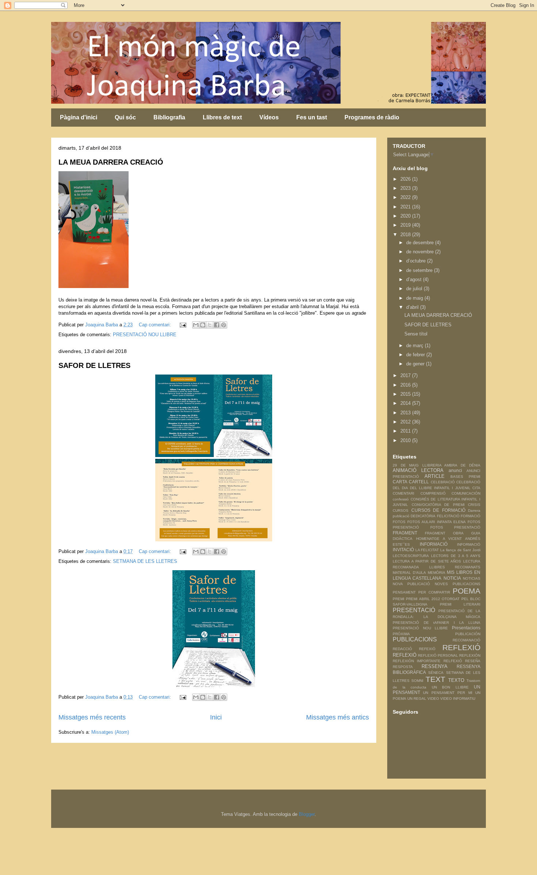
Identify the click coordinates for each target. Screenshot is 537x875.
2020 (406, 216)
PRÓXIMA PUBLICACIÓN (436, 634)
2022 (406, 197)
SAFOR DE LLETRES (94, 365)
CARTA (400, 481)
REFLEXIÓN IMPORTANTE (417, 661)
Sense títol (415, 334)
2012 (406, 422)
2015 (406, 394)
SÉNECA (435, 673)
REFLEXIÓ (461, 647)
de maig (415, 298)
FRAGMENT (405, 532)
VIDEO (433, 698)
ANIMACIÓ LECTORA (418, 470)
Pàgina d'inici (78, 117)
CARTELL (419, 481)
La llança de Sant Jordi (460, 550)
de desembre (420, 242)
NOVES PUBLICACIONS (457, 584)
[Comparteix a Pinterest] (223, 325)
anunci (455, 470)
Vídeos (269, 117)
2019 (406, 225)
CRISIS (474, 505)
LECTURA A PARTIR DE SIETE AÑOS (427, 561)
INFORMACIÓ (434, 544)
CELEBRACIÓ (443, 482)
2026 (406, 179)
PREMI (398, 599)
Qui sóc (125, 117)
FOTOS (399, 522)
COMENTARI (403, 493)
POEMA (466, 591)
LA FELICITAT (427, 550)
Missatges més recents (92, 717)
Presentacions (466, 627)
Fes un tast (311, 117)
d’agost (414, 279)
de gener (416, 363)
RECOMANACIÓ (466, 640)
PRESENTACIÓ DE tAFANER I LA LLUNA (436, 623)
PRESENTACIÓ (414, 610)
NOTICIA (452, 578)
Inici (216, 717)
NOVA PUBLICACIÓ (411, 584)
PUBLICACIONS (415, 639)
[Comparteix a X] (209, 325)
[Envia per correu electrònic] (195, 325)
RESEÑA (472, 661)
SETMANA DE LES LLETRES (145, 561)
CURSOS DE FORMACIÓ (438, 510)
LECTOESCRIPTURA (411, 556)
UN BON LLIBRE (450, 687)
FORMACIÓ (470, 516)
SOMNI (417, 681)
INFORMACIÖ (468, 544)
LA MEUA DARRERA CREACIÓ (110, 162)
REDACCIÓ (402, 649)
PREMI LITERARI (460, 604)
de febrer (416, 354)
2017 (406, 375)
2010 (406, 440)
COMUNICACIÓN (466, 493)
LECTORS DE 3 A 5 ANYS (455, 556)
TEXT (435, 679)
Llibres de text (222, 117)
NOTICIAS (471, 578)
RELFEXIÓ (452, 661)
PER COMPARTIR (434, 592)
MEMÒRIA (436, 573)
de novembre (420, 251)
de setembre (420, 270)
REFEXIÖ (427, 649)
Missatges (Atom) (110, 732)
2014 (406, 403)
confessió (401, 499)
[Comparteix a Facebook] (216, 325)
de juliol (415, 288)
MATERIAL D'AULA (409, 573)
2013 (406, 412)
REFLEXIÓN (469, 655)
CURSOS (400, 511)
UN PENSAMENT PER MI (447, 693)
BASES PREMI (465, 477)
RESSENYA (435, 666)
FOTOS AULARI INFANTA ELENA (436, 522)
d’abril (413, 307)
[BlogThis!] (202, 325)
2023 (406, 188)
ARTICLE (434, 476)
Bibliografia (169, 117)
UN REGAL (416, 698)
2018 (406, 234)
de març (415, 345)
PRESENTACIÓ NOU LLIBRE (144, 334)
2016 (406, 385)
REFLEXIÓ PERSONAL (438, 655)
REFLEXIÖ (404, 655)
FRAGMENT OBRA (444, 533)
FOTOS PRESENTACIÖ (455, 527)
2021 (406, 207)
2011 (406, 431)
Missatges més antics (337, 717)
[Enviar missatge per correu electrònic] (182, 324)
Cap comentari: (155, 324)
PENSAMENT (404, 592)
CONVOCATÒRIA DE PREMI (438, 505)
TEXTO (456, 680)
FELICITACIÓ (448, 516)
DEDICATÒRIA (423, 516)
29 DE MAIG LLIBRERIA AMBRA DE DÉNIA (436, 465)
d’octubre (416, 261)
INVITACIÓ (403, 549)
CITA (476, 488)
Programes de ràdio (371, 117)
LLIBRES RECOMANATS (455, 567)
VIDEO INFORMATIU (457, 698)
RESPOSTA (403, 667)
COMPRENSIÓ (433, 493)
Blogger (307, 814)
